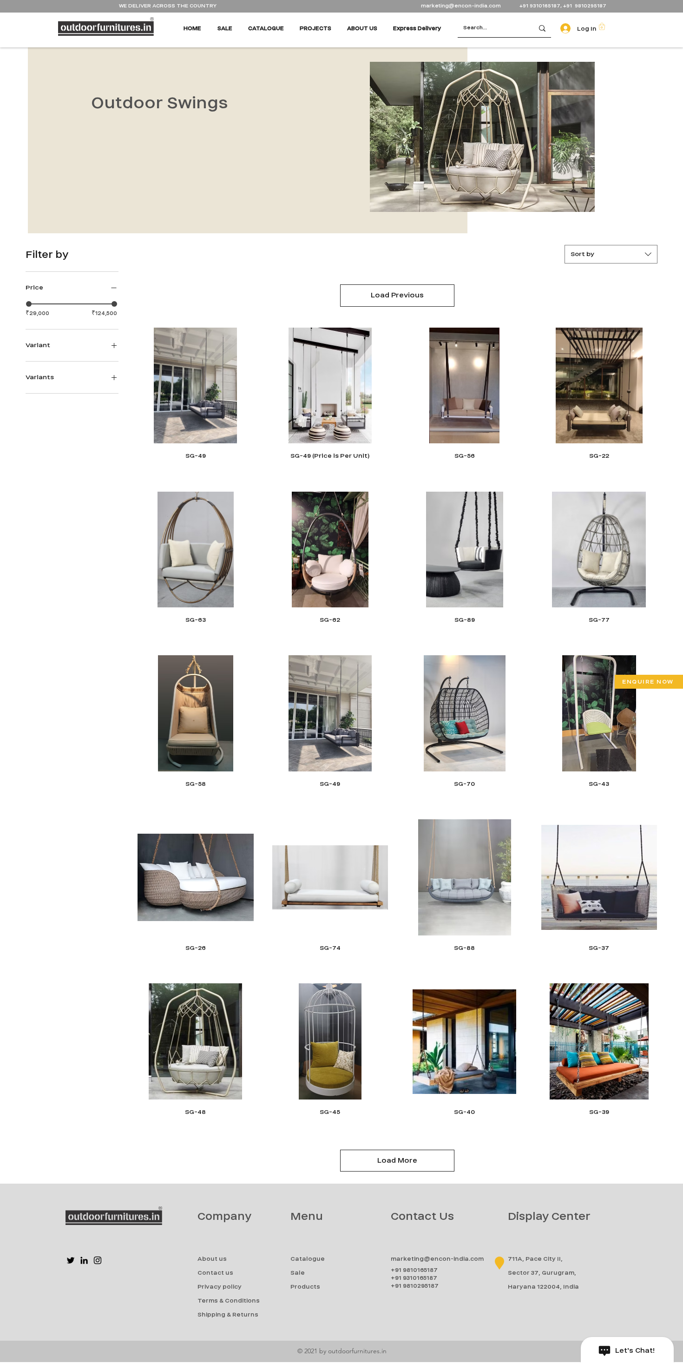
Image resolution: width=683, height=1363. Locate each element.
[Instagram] (97, 1260)
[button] (602, 26)
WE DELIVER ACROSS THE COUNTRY (168, 5)
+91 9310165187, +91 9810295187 (562, 5)
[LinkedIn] (84, 1260)
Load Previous (397, 295)
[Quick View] (196, 386)
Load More (397, 1160)
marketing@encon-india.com (461, 5)
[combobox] (611, 254)
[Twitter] (71, 1260)
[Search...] (542, 28)
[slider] (28, 303)
